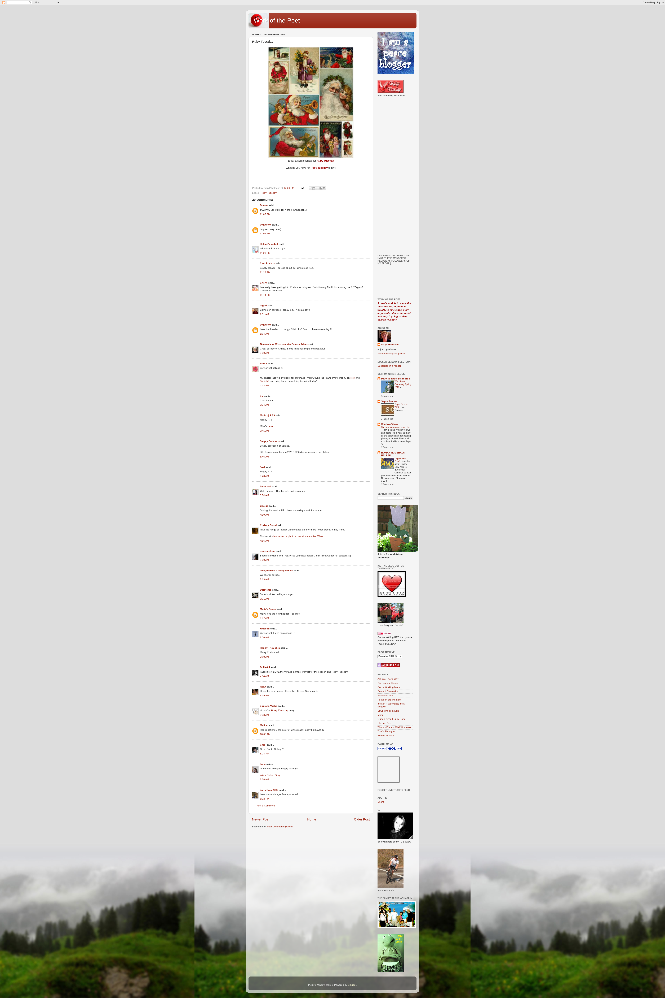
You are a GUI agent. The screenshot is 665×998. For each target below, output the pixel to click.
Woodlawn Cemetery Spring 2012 (402, 384)
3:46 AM (264, 456)
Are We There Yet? (388, 679)
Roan (263, 686)
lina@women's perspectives (276, 570)
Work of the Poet (277, 20)
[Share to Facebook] (320, 188)
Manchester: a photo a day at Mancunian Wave (297, 536)
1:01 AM (264, 314)
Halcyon (265, 628)
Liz (261, 396)
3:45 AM (264, 431)
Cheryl (264, 283)
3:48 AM (264, 476)
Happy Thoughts (270, 648)
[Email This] (311, 188)
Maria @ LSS (267, 415)
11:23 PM (265, 253)
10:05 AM (265, 734)
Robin (263, 363)
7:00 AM (264, 637)
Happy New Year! (400, 460)
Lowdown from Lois (388, 711)
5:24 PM (264, 753)
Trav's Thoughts (386, 731)
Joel (262, 467)
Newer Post (260, 819)
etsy (352, 378)
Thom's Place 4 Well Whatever (394, 727)
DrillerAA (265, 667)
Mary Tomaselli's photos (395, 378)
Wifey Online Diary (270, 775)
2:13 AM (264, 385)
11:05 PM (265, 214)
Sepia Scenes (389, 401)
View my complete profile (391, 353)
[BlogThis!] (314, 188)
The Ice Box (384, 723)
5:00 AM (264, 560)
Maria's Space (268, 609)
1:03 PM (264, 799)
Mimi (380, 715)
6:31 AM (264, 599)
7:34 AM (264, 676)
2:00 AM (264, 353)
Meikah (264, 725)
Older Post (362, 819)
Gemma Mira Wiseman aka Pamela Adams (284, 344)
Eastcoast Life (385, 695)
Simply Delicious (270, 441)
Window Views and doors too (395, 427)
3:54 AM (264, 495)
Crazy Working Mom (389, 687)
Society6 (265, 381)
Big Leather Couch (388, 683)
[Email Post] (302, 188)
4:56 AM (264, 540)
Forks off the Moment (389, 699)
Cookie (264, 506)
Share (381, 802)
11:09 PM (265, 233)
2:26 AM (264, 779)
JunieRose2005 (269, 790)
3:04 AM (264, 405)
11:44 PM (265, 295)
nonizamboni (267, 551)
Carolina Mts (267, 263)
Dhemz (264, 205)
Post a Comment (265, 805)
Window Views (389, 424)
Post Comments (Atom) (280, 826)
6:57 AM (264, 618)
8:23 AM (264, 715)
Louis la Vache (268, 706)
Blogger (352, 985)
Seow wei (265, 486)
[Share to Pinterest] (324, 188)
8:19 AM (264, 695)
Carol (263, 745)
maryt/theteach (390, 344)
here (270, 426)
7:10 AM (264, 657)
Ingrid (263, 305)
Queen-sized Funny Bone (392, 719)
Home (311, 819)
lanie (263, 764)
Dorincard (266, 590)
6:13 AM (264, 579)
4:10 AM (264, 514)
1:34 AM (264, 333)
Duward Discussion (388, 691)
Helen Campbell (269, 244)
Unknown (265, 224)
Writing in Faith (386, 735)
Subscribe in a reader (389, 366)
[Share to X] (317, 188)
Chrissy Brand (268, 525)
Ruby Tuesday (269, 193)
